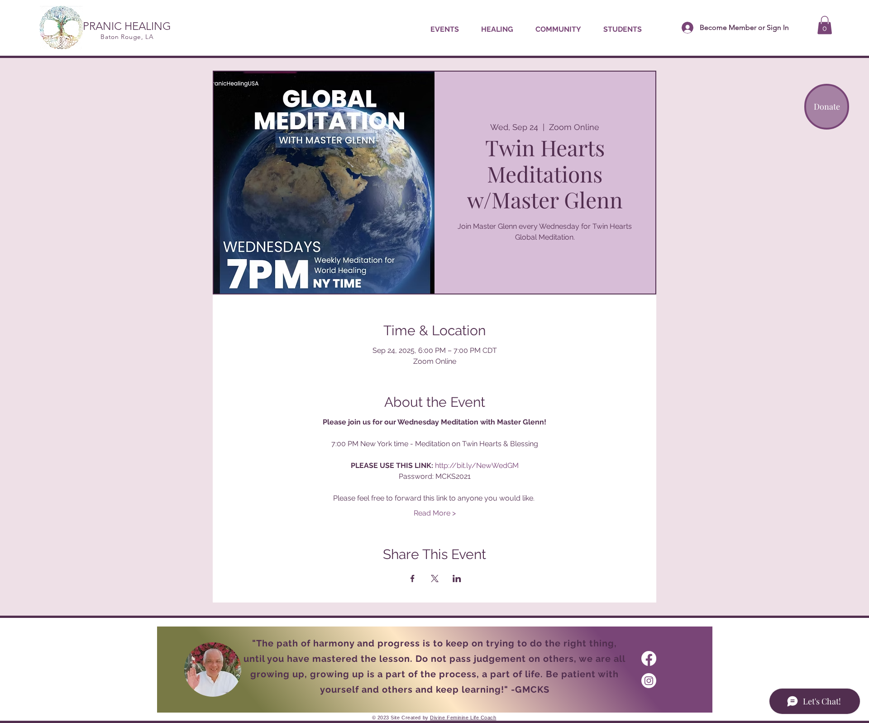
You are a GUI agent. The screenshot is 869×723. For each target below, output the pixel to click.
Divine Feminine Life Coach (463, 717)
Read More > (435, 513)
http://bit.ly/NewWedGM (477, 465)
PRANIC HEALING (127, 26)
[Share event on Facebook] (412, 578)
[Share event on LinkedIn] (457, 578)
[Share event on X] (434, 578)
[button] (497, 29)
